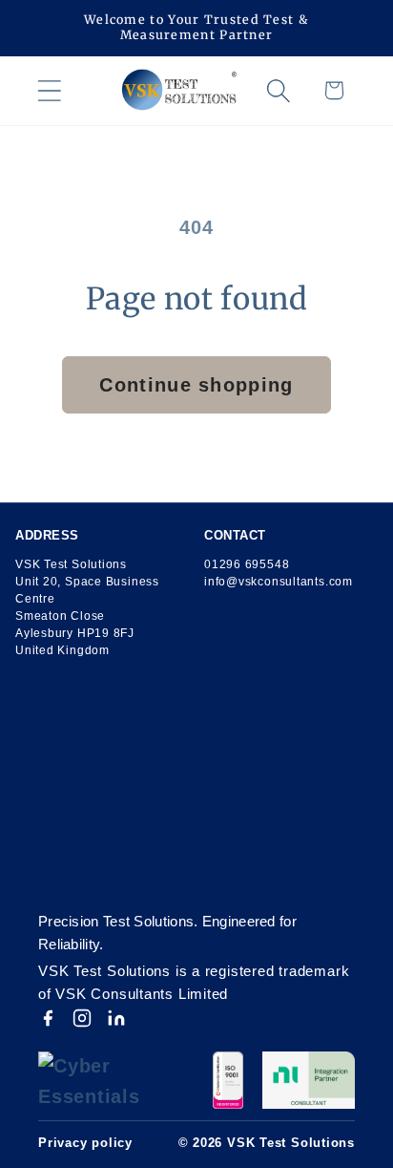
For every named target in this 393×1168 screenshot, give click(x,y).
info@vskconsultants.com (278, 581)
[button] (49, 90)
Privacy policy (85, 1143)
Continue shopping (196, 384)
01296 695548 (246, 564)
